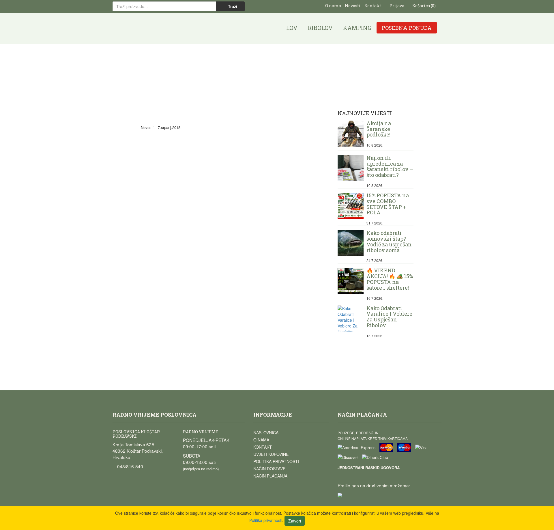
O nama (333, 5)
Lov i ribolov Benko (142, 28)
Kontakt (372, 5)
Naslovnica (265, 432)
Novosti (353, 5)
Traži (232, 6)
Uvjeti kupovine (271, 454)
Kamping (357, 27)
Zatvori (294, 521)
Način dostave (269, 468)
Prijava (396, 5)
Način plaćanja (270, 476)
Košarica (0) (423, 5)
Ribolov (320, 27)
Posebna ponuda (407, 27)
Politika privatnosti (276, 461)
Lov (291, 27)
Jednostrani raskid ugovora (369, 467)
